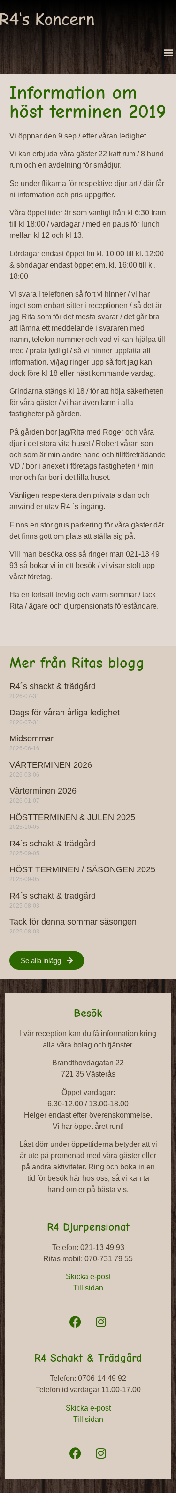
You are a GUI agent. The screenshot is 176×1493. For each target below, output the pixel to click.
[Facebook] (75, 1321)
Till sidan (88, 1288)
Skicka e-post (88, 1277)
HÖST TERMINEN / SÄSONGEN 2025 (82, 869)
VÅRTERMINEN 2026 (50, 765)
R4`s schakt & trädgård (52, 843)
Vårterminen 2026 (43, 790)
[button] (168, 52)
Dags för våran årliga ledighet (64, 712)
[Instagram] (101, 1321)
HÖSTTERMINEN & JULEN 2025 (72, 817)
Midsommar (31, 738)
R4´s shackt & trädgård (52, 686)
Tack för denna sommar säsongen (73, 921)
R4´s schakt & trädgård (52, 896)
